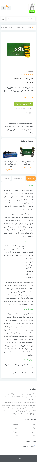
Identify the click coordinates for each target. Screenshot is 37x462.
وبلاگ (34, 428)
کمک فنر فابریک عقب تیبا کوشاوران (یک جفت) (10, 164)
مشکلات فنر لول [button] (18, 178)
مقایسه (26, 113)
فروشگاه (15, 424)
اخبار (16, 428)
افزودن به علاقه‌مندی (22, 108)
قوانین (16, 435)
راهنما (34, 435)
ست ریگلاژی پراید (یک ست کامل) (27, 162)
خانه (34, 424)
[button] (9, 8)
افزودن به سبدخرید (22, 104)
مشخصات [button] (6, 178)
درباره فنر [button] (31, 178)
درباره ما (15, 432)
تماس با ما (32, 432)
